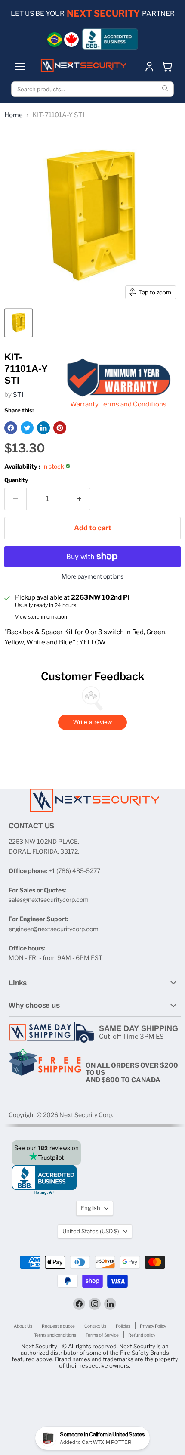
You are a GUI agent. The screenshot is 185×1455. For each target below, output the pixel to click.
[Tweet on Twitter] (27, 427)
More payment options (92, 576)
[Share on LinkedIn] (43, 427)
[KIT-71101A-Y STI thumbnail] (18, 323)
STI (18, 395)
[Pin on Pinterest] (59, 427)
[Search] (166, 89)
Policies (123, 1325)
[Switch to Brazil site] (54, 39)
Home (13, 115)
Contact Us (95, 1325)
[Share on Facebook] (10, 427)
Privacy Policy (153, 1325)
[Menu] (19, 66)
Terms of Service (102, 1334)
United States (90, 1231)
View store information (41, 617)
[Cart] (167, 66)
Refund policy (141, 1334)
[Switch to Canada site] (71, 39)
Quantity (16, 480)
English (90, 1207)
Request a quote (58, 1325)
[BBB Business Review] (110, 39)
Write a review (92, 721)
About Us (23, 1325)
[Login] (149, 66)
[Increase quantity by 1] (79, 499)
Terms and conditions (55, 1334)
